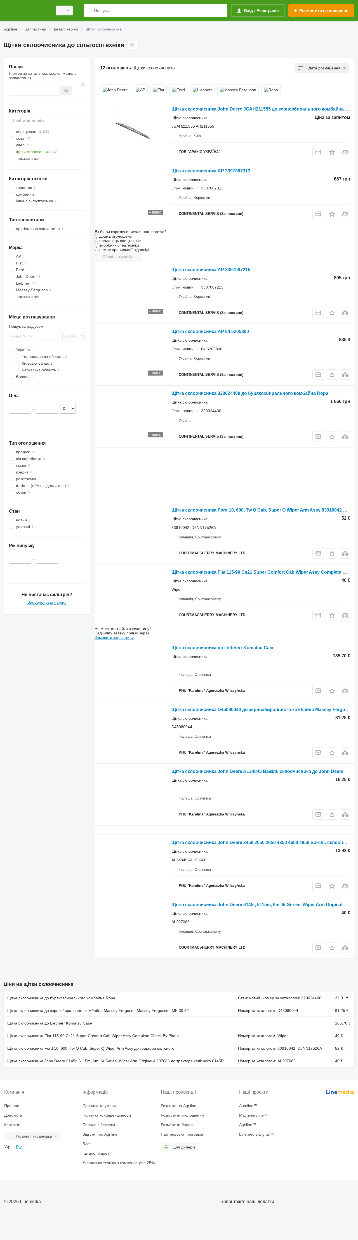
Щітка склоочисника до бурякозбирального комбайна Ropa (61, 998)
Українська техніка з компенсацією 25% (119, 1163)
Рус (19, 1147)
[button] (332, 152)
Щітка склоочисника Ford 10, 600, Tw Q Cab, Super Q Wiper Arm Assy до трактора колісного (90, 1048)
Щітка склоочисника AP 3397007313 (210, 170)
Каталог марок (96, 1153)
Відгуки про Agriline (100, 1134)
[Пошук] (89, 10)
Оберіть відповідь (118, 256)
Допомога (13, 1115)
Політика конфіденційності (107, 1115)
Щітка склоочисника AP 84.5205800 (210, 331)
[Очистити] (83, 84)
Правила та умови (99, 1105)
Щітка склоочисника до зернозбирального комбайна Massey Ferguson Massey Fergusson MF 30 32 (98, 1010)
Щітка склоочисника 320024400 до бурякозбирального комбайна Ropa (249, 393)
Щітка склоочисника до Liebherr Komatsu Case (223, 647)
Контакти (12, 1124)
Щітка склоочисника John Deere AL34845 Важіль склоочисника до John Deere (257, 771)
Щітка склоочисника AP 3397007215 (210, 269)
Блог (87, 1143)
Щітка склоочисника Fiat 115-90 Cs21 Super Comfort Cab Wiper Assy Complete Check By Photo (93, 1035)
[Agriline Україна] (26, 10)
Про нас (11, 1105)
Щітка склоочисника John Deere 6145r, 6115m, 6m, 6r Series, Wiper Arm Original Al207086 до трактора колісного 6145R (115, 1061)
